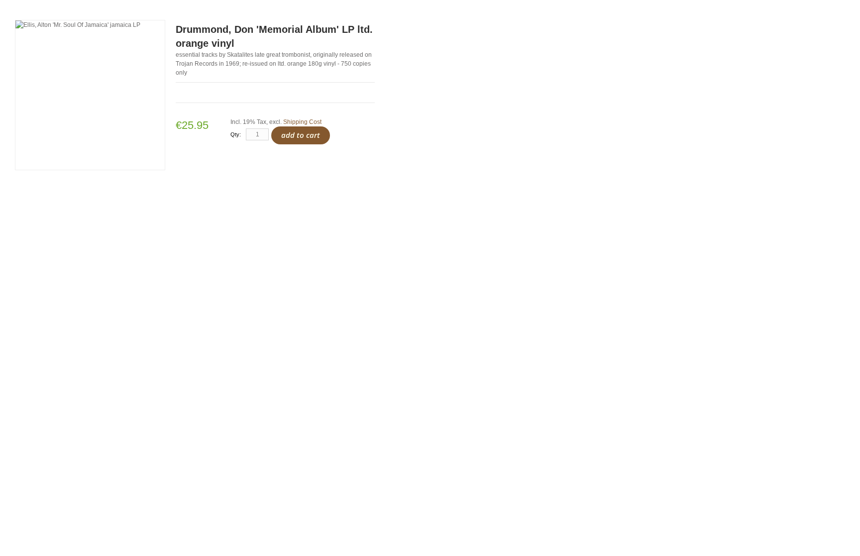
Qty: (235, 134)
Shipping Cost (302, 121)
